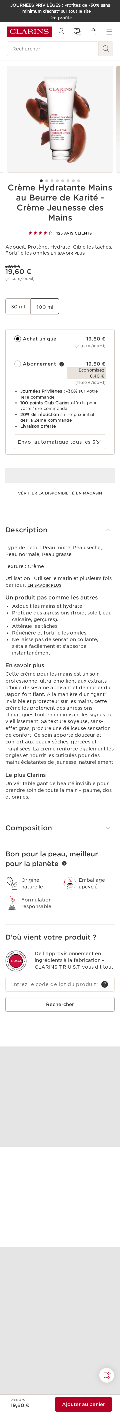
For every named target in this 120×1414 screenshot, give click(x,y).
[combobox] (60, 441)
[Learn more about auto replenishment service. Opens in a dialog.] (62, 364)
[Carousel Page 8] (78, 180)
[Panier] (93, 32)
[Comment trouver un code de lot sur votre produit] (104, 984)
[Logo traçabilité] (16, 961)
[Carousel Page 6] (68, 180)
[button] (60, 530)
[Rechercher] (106, 48)
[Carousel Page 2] (46, 180)
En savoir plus (68, 253)
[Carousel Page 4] (57, 180)
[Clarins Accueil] (29, 31)
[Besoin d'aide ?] (107, 1375)
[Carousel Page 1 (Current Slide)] (41, 180)
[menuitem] (61, 32)
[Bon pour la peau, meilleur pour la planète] (64, 863)
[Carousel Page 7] (73, 180)
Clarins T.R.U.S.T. (58, 967)
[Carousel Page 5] (62, 180)
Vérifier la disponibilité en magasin (60, 493)
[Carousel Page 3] (52, 180)
